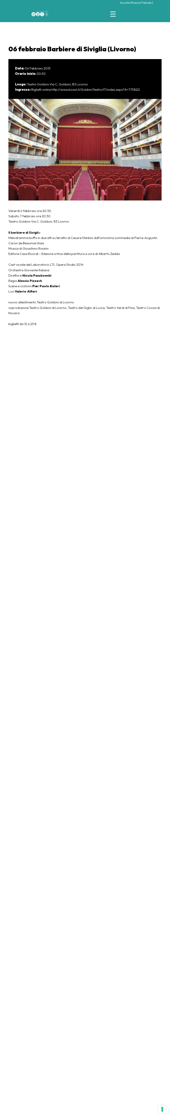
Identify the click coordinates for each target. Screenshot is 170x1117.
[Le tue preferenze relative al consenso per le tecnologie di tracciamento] (162, 1109)
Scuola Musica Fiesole (135, 2)
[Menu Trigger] (113, 14)
